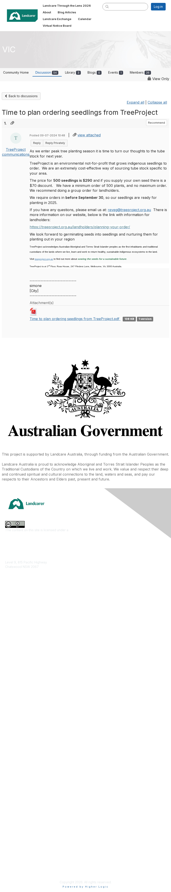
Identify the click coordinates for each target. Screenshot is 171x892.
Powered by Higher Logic (86, 886)
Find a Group (14, 704)
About (9, 805)
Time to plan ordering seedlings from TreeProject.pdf (75, 319)
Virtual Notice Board (20, 825)
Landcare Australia (18, 697)
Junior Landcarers (18, 662)
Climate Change (16, 609)
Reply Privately (55, 143)
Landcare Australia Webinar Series (30, 769)
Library (72, 72)
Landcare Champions (20, 763)
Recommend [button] (156, 122)
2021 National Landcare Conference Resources (40, 743)
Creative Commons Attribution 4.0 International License (109, 530)
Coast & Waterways (19, 616)
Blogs (94, 72)
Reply (37, 143)
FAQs (9, 831)
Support (11, 838)
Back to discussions (23, 96)
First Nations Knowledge (23, 629)
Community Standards (21, 851)
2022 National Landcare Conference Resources (40, 736)
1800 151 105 (14, 575)
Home (9, 799)
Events (115, 72)
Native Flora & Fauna (20, 648)
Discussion (46, 72)
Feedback (12, 845)
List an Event (14, 818)
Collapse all (157, 102)
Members (139, 72)
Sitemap (11, 871)
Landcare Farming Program (25, 749)
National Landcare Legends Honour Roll (34, 756)
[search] (107, 6)
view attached (89, 135)
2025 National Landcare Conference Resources (40, 730)
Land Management (18, 642)
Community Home (16, 72)
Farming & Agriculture (20, 622)
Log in (158, 6)
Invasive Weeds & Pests (22, 635)
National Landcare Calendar (25, 812)
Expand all (135, 102)
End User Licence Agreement (26, 858)
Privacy (10, 864)
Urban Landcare (17, 655)
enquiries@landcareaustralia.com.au (31, 580)
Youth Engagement (19, 668)
